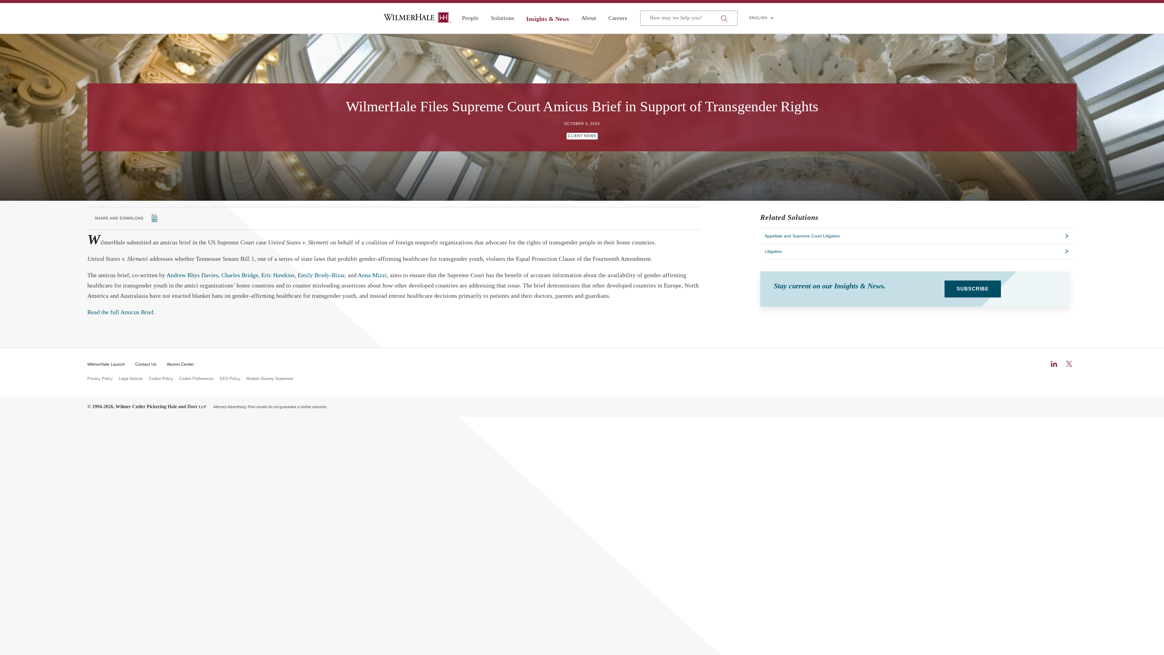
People (470, 18)
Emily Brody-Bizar (321, 275)
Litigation (773, 251)
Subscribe (973, 288)
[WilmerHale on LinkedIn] (1054, 364)
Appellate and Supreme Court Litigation (802, 235)
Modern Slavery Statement (269, 379)
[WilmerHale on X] (1069, 364)
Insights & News (547, 18)
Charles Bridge (239, 275)
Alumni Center (180, 364)
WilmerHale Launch (106, 364)
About (588, 18)
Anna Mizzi (372, 275)
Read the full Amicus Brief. (121, 312)
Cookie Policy (161, 379)
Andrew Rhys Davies (192, 275)
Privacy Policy (100, 379)
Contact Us (145, 364)
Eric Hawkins (278, 275)
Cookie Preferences (196, 379)
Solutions (502, 18)
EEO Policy (230, 379)
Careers (617, 18)
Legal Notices (131, 379)
